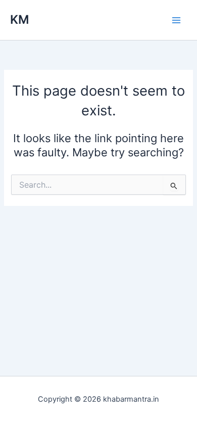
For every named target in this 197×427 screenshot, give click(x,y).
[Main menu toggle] (176, 20)
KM (19, 19)
